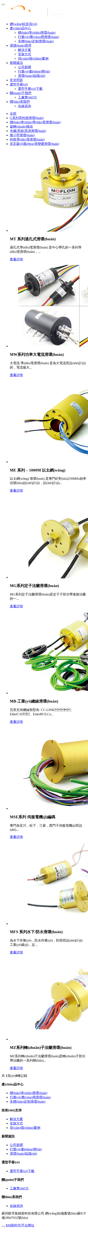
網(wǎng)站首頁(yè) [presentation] (23, 24)
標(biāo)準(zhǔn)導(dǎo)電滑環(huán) (35, 122)
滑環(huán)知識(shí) (31, 75)
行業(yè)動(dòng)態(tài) (34, 71)
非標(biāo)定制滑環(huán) (36, 41)
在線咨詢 (24, 106)
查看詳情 (16, 259)
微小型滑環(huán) (22, 135)
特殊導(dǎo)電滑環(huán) (27, 139)
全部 (13, 113)
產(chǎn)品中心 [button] (20, 28)
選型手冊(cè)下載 (30, 88)
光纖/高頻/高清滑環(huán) (28, 131)
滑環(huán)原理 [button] (20, 45)
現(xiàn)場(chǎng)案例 (33, 58)
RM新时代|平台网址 (20, 1225)
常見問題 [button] (16, 80)
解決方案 (24, 50)
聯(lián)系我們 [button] (20, 101)
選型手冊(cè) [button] (19, 84)
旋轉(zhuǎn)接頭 (21, 126)
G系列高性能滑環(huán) (27, 118)
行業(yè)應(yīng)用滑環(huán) (38, 37)
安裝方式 (24, 54)
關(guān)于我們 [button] (20, 93)
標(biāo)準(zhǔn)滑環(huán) (36, 32)
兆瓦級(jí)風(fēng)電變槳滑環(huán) (34, 144)
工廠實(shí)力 (27, 97)
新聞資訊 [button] (16, 63)
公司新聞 (24, 67)
